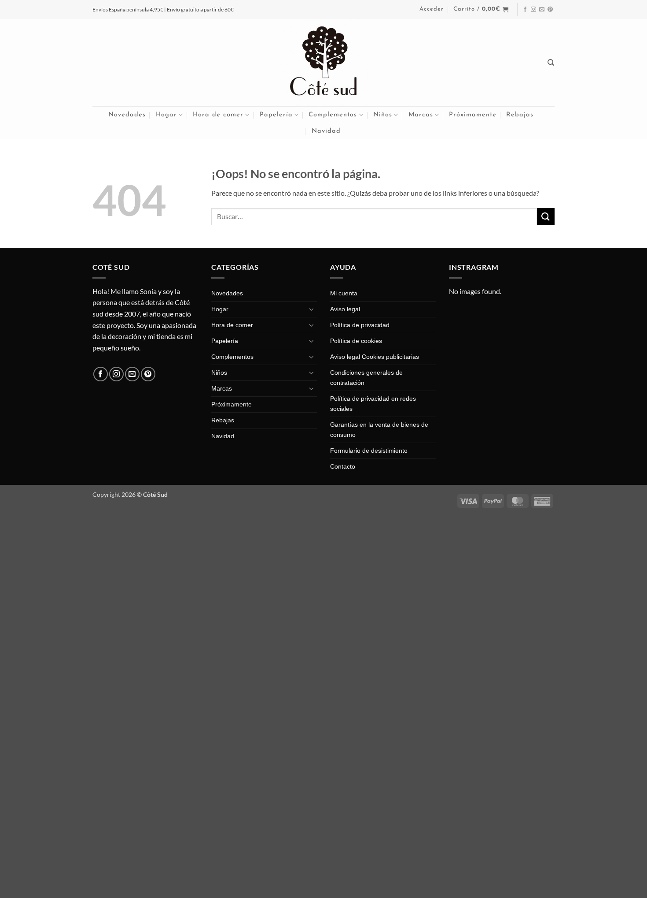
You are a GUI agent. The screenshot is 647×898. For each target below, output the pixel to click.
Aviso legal (345, 309)
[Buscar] (551, 62)
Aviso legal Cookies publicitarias (374, 356)
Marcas (420, 115)
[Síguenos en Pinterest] (550, 10)
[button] (431, 9)
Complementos (333, 115)
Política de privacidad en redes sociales (373, 403)
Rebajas (519, 115)
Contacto (342, 466)
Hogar (166, 115)
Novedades (127, 115)
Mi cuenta (343, 293)
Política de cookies (356, 340)
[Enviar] (546, 216)
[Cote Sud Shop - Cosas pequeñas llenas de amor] (323, 62)
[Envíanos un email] (541, 10)
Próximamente (472, 115)
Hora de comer (218, 115)
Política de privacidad (360, 324)
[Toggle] (311, 309)
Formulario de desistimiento (369, 450)
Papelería (276, 115)
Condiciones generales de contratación (366, 377)
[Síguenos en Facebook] (525, 10)
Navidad (326, 131)
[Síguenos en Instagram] (533, 10)
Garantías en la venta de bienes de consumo (379, 429)
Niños (382, 115)
